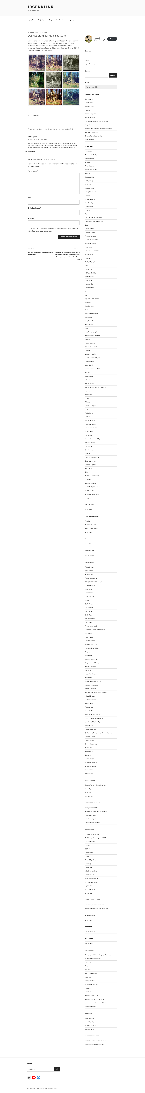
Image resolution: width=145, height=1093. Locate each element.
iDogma (87, 652)
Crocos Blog (89, 206)
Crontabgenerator (90, 789)
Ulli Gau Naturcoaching (92, 822)
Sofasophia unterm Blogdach (94, 439)
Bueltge (87, 845)
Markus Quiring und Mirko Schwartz (96, 692)
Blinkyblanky (89, 181)
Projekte (41, 20)
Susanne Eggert (90, 736)
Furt (86, 966)
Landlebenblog (89, 361)
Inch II (87, 295)
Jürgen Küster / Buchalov (93, 663)
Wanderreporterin (90, 1006)
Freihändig (88, 258)
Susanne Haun (89, 740)
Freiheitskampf (89, 262)
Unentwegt (88, 479)
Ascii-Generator (90, 841)
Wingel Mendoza (90, 766)
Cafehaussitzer (90, 1018)
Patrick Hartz (89, 707)
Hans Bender (89, 637)
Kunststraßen (60, 20)
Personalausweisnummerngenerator (96, 121)
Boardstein (88, 184)
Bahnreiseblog (89, 177)
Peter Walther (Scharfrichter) (94, 718)
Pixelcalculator (89, 875)
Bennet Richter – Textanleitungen (95, 785)
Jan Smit (87, 970)
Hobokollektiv (89, 287)
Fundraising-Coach (91, 860)
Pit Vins (87, 402)
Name (30, 198)
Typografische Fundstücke (93, 136)
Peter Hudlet (89, 711)
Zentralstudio (89, 773)
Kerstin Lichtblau (90, 666)
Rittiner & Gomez (90, 729)
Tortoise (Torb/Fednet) (92, 132)
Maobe (87, 372)
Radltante (88, 417)
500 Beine (88, 151)
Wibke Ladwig (89, 490)
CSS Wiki (88, 849)
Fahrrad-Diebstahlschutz (93, 958)
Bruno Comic (89, 593)
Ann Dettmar (89, 571)
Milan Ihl (87, 380)
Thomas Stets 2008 (91, 995)
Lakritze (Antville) (90, 354)
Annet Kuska (89, 574)
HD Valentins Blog (90, 273)
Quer (86, 409)
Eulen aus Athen (90, 232)
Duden (87, 856)
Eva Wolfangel (89, 555)
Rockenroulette (90, 420)
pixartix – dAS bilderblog (92, 722)
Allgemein (35, 116)
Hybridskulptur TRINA (92, 648)
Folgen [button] (112, 39)
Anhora (87, 162)
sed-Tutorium (89, 796)
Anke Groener (89, 166)
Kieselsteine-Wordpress (92, 335)
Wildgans (88, 498)
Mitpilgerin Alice (90, 981)
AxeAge (87, 173)
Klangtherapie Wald (91, 808)
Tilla (86, 472)
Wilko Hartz (88, 893)
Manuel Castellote (90, 688)
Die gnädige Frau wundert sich (94, 221)
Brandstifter (89, 589)
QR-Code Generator (91, 882)
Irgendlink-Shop (90, 64)
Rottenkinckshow (90, 424)
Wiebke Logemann (91, 762)
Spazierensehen (90, 450)
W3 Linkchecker (90, 889)
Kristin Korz (88, 677)
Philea (87, 398)
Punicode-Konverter (91, 878)
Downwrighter (89, 228)
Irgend (44, 33)
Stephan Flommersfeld (92, 457)
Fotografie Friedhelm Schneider (95, 629)
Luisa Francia (89, 365)
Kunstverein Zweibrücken (93, 681)
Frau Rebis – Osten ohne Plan (94, 251)
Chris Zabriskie (89, 596)
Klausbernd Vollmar (91, 347)
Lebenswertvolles (90, 815)
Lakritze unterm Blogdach (93, 358)
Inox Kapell (88, 655)
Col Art (87, 600)
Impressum (72, 20)
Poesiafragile (89, 725)
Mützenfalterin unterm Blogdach (95, 387)
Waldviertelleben (90, 483)
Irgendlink (41, 7)
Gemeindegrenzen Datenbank (94, 905)
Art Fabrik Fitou (90, 585)
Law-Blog (88, 863)
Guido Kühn (88, 633)
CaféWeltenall (89, 188)
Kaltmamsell (89, 324)
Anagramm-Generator (92, 834)
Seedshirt (88, 60)
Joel (86, 310)
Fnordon (87, 521)
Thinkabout (88, 468)
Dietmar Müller (89, 611)
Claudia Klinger (89, 203)
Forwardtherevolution (92, 240)
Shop (50, 20)
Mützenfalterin (89, 383)
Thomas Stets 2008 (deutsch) (94, 999)
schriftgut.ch (89, 431)
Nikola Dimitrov (90, 696)
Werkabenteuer (90, 139)
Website (31, 218)
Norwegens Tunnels (91, 984)
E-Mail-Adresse (34, 208)
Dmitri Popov (89, 615)
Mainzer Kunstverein (91, 685)
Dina (86, 225)
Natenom (88, 391)
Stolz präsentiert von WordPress (47, 1088)
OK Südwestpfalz (90, 700)
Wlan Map (88, 509)
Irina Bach (88, 302)
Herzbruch (88, 280)
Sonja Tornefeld (90, 125)
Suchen (87, 71)
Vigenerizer (88, 886)
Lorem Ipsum (89, 867)
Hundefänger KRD (91, 644)
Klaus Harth (88, 670)
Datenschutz (31, 1088)
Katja (86, 328)
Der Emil (87, 214)
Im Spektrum (89, 943)
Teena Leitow (89, 751)
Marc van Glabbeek (91, 973)
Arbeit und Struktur (91, 170)
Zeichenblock (89, 770)
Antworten (31, 151)
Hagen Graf (88, 269)
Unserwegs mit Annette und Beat (95, 1003)
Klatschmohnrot (90, 343)
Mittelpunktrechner (91, 871)
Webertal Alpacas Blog (92, 487)
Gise (86, 265)
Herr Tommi (89, 103)
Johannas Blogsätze (91, 313)
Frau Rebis (88, 247)
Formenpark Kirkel (91, 626)
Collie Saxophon (90, 604)
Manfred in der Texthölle (92, 369)
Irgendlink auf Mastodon (92, 299)
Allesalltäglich (89, 158)
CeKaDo (87, 195)
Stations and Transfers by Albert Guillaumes (98, 128)
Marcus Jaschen (90, 117)
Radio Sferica (89, 413)
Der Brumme (89, 99)
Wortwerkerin (89, 1029)
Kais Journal (89, 321)
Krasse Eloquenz (90, 114)
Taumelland (88, 748)
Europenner (88, 622)
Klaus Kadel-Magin (91, 674)
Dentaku (87, 210)
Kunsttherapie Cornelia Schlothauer (96, 811)
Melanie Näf (89, 376)
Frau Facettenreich (91, 243)
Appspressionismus (91, 578)
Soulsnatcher (89, 446)
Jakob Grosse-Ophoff (91, 659)
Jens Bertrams (89, 106)
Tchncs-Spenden (90, 525)
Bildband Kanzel (44, 50)
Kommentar (33, 171)
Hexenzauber (89, 284)
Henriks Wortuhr (90, 641)
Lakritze (87, 350)
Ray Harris (88, 992)
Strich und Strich (90, 461)
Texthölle (88, 755)
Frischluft (88, 962)
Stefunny (88, 453)
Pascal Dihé (89, 703)
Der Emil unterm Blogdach (93, 217)
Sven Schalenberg (91, 744)
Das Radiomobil (90, 932)
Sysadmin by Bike (90, 464)
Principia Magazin (90, 406)
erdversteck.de (90, 618)
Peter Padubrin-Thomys (92, 714)
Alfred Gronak (89, 567)
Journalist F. (88, 317)
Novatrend (88, 394)
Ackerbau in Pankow (91, 155)
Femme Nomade (90, 236)
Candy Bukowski (90, 192)
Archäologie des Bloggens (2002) (95, 838)
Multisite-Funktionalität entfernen (95, 1041)
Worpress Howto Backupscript (94, 1044)
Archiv (87, 83)
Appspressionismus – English (94, 582)
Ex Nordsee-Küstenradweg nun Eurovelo (98, 955)
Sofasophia (32, 137)
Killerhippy (88, 110)
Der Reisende (89, 607)
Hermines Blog (89, 276)
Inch (86, 291)
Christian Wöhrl (90, 199)
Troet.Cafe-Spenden (91, 528)
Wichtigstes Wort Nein (92, 494)
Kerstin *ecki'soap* (91, 332)
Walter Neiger (89, 759)
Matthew (88, 977)
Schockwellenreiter (91, 428)
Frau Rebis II (89, 254)
